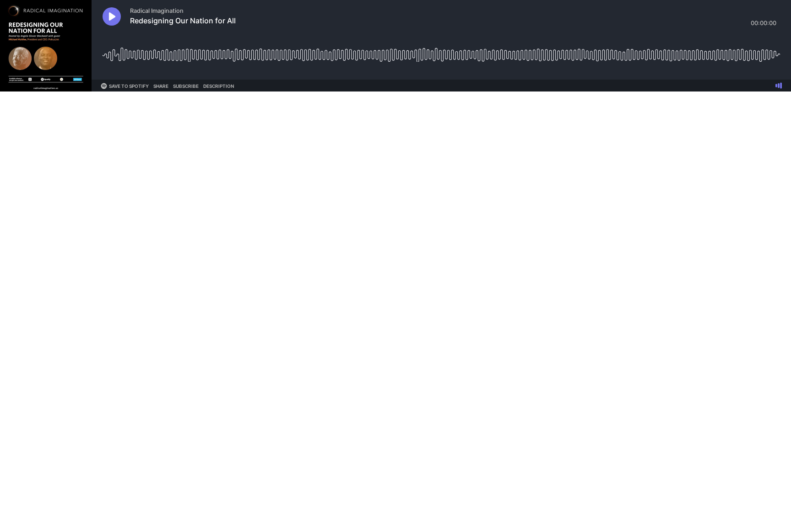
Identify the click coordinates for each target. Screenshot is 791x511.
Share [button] (160, 86)
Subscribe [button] (186, 86)
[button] (112, 16)
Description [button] (218, 86)
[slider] (441, 51)
